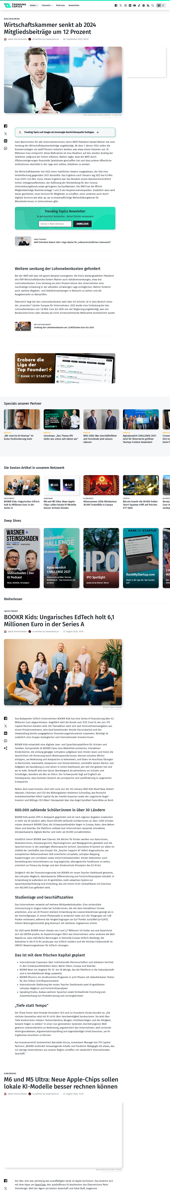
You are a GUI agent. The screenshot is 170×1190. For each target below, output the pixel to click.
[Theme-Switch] (161, 5)
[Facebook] (116, 5)
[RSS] (148, 5)
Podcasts (60, 5)
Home (33, 5)
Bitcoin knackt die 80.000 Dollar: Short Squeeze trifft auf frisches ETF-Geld (140, 504)
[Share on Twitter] (5, 133)
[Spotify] (143, 5)
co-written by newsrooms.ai (45, 39)
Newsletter (74, 5)
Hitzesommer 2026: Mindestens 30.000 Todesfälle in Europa (100, 503)
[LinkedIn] (130, 5)
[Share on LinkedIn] (5, 141)
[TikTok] (139, 5)
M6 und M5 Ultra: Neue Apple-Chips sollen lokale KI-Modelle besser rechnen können (60, 504)
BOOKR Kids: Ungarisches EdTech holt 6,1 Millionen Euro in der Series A (21, 504)
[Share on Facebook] (5, 126)
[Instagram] (125, 5)
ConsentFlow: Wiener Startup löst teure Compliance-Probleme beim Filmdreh (144, 439)
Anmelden (82, 223)
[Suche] (152, 5)
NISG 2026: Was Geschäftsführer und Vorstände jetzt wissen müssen (64, 439)
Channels (46, 5)
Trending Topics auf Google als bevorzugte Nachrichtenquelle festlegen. (59, 132)
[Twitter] (120, 5)
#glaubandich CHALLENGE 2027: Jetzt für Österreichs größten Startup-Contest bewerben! (103, 439)
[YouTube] (134, 5)
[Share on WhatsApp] (5, 148)
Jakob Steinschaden (17, 39)
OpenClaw (40, 1184)
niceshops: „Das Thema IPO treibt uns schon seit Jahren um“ (25, 437)
